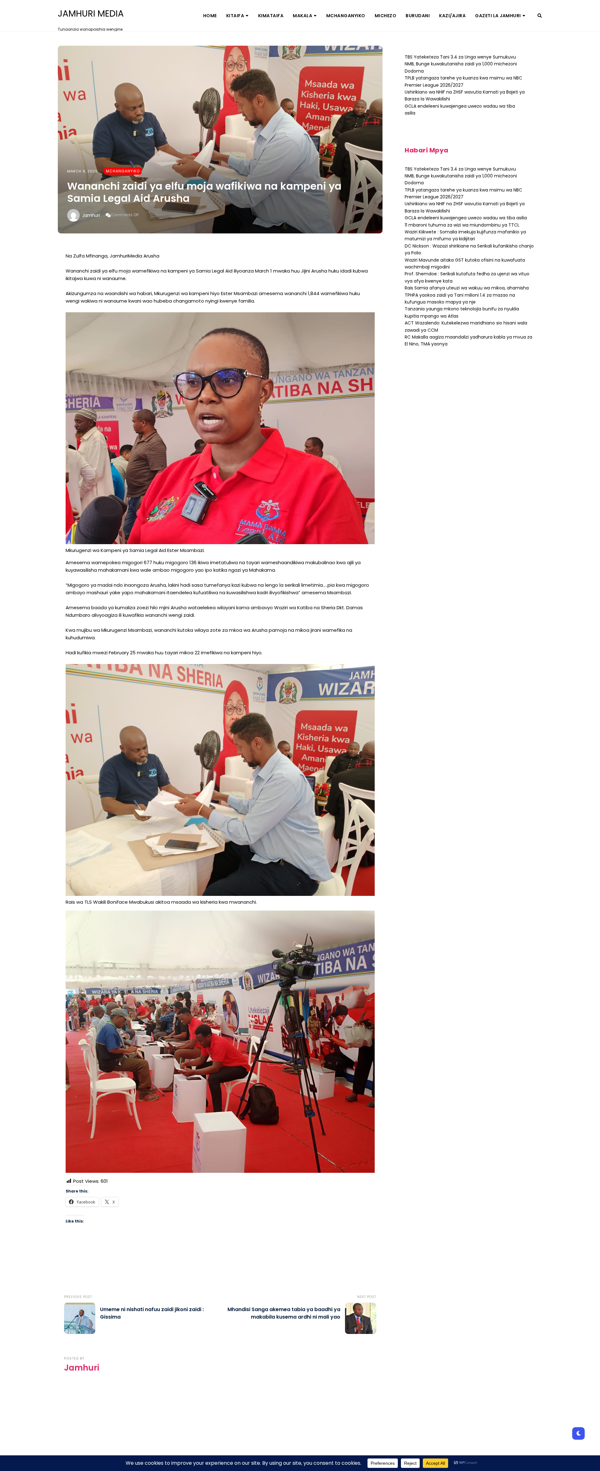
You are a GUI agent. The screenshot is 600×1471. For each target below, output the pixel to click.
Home (210, 16)
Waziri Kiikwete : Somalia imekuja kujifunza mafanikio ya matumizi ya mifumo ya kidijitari (465, 235)
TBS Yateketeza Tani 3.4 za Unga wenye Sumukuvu (460, 57)
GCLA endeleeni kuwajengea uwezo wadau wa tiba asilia (466, 218)
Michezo (386, 16)
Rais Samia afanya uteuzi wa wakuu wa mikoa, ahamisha (467, 288)
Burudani (418, 16)
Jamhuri (91, 215)
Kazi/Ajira (452, 16)
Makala (302, 16)
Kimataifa (271, 16)
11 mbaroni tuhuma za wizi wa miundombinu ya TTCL (462, 225)
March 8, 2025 (82, 171)
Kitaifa (235, 16)
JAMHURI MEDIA (91, 13)
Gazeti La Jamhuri (498, 16)
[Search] (539, 16)
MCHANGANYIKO (345, 16)
